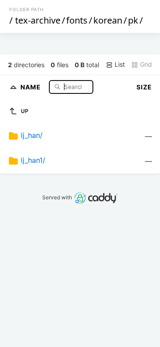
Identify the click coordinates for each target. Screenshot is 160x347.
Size (144, 87)
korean (107, 20)
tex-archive (37, 20)
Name (31, 86)
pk (133, 20)
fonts (77, 20)
